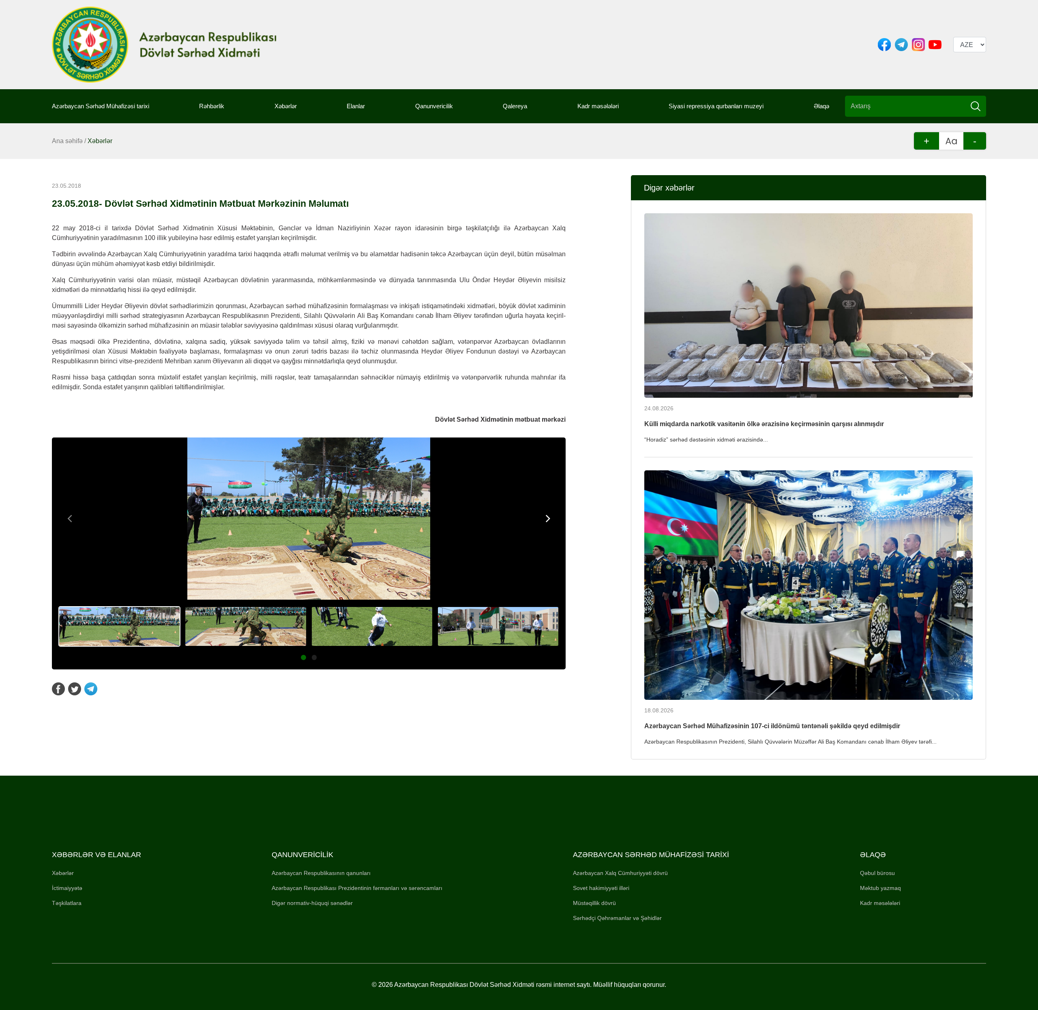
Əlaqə (821, 106)
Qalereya (515, 106)
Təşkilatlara (66, 903)
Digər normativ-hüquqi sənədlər (312, 903)
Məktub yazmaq (880, 888)
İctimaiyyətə (67, 888)
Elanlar (356, 106)
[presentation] (70, 518)
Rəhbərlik (211, 106)
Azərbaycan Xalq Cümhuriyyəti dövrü (620, 873)
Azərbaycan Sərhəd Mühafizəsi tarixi (100, 106)
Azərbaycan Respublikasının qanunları (321, 873)
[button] (303, 657)
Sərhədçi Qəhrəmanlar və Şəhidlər (617, 918)
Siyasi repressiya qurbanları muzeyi (716, 106)
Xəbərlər (286, 106)
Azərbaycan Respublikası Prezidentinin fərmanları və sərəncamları (357, 888)
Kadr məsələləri (598, 106)
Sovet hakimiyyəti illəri (601, 888)
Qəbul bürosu (877, 873)
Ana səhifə (67, 140)
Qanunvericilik (434, 106)
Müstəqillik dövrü (594, 903)
